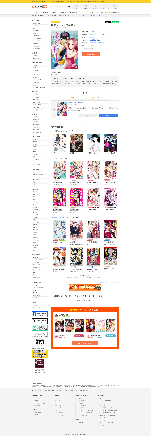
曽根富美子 (35, 232)
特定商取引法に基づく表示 (106, 422)
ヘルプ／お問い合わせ (38, 80)
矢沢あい (35, 250)
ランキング (101, 12)
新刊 (108, 12)
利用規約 (102, 417)
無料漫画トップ (36, 23)
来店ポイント (116, 12)
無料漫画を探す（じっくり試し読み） (109, 282)
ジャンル (93, 12)
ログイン (35, 67)
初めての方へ (36, 85)
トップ (36, 12)
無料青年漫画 (36, 127)
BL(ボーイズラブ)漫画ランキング (86, 412)
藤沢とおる (35, 245)
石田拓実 (35, 199)
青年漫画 (35, 144)
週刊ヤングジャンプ (37, 277)
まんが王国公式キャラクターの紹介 (108, 410)
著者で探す (35, 99)
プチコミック (36, 262)
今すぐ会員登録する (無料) (85, 343)
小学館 (92, 37)
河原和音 (35, 212)
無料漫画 (74, 12)
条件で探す (35, 94)
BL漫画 (34, 151)
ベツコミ (35, 285)
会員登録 (35, 65)
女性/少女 (54, 12)
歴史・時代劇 (36, 169)
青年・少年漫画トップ (38, 41)
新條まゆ (35, 227)
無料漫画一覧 (36, 119)
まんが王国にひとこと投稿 (39, 87)
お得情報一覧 (36, 58)
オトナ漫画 (35, 154)
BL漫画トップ (36, 46)
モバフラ (35, 305)
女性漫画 (35, 139)
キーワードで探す (37, 104)
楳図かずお (35, 204)
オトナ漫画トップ (37, 48)
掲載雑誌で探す (36, 102)
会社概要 (102, 425)
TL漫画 (34, 149)
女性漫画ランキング (83, 400)
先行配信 (45, 12)
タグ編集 (54, 74)
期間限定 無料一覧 (37, 132)
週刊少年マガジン (37, 275)
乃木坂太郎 (35, 240)
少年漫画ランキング (83, 408)
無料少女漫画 (36, 124)
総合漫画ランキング (83, 398)
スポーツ (35, 172)
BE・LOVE (35, 257)
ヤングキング (36, 297)
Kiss (34, 272)
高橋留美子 (35, 237)
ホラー (34, 177)
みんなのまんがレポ (37, 109)
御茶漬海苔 (35, 209)
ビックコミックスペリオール (39, 308)
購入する (108, 116)
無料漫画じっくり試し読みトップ (53, 390)
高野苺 (34, 235)
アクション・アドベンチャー (39, 174)
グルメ (34, 182)
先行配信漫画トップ (37, 36)
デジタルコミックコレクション (60, 217)
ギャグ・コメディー (37, 162)
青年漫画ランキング (83, 405)
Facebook (81, 422)
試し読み (87, 116)
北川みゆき (35, 217)
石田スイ (35, 197)
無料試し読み (90, 54)
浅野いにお (35, 194)
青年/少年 (63, 12)
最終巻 (75, 97)
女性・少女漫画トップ (38, 38)
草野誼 (34, 219)
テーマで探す (36, 97)
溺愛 (103, 42)
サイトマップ (103, 427)
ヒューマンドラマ (37, 159)
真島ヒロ (35, 247)
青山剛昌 (35, 191)
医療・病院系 (36, 184)
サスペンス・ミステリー (38, 167)
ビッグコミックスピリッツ (39, 270)
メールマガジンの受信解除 (40, 403)
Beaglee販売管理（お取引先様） (108, 415)
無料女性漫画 (36, 122)
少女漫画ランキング (83, 403)
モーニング (35, 290)
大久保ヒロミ (36, 207)
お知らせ (35, 77)
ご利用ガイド (36, 82)
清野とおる (35, 229)
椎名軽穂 (35, 224)
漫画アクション (36, 302)
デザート (35, 300)
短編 (91, 42)
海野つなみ (35, 202)
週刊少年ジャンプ (37, 267)
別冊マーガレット (37, 282)
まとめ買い (97, 97)
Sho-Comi (35, 292)
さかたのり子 (36, 222)
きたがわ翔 (35, 214)
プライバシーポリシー (105, 420)
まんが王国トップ (37, 390)
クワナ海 (95, 32)
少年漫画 (35, 146)
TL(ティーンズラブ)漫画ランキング (87, 410)
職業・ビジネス (36, 164)
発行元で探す (36, 107)
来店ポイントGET (37, 55)
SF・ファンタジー (37, 179)
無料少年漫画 (36, 129)
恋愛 (34, 157)
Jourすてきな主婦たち (38, 287)
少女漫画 (35, 141)
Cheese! (35, 280)
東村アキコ (35, 242)
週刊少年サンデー (37, 295)
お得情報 (36, 414)
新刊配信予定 (36, 30)
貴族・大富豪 (97, 42)
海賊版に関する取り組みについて (40, 348)
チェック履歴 (36, 70)
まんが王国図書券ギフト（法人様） (108, 412)
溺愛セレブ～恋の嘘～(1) (76, 102)
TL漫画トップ (36, 43)
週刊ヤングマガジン (37, 264)
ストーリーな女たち (37, 259)
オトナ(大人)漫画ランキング (85, 415)
